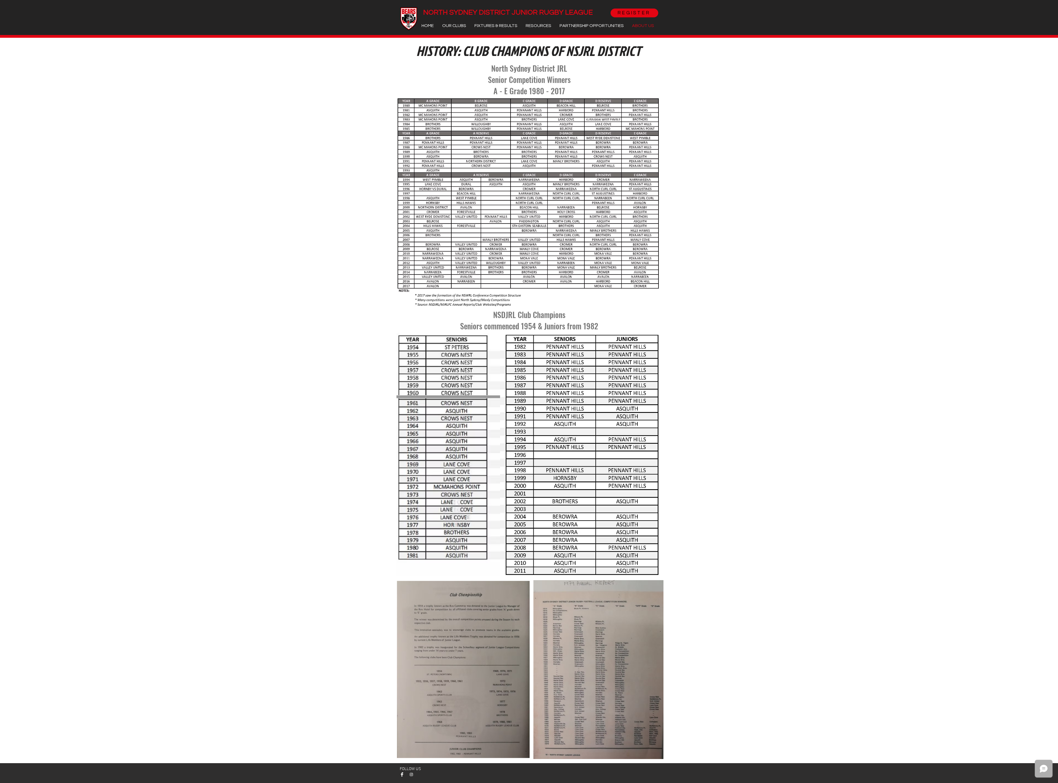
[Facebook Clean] (402, 774)
